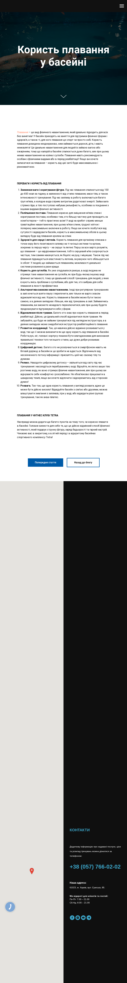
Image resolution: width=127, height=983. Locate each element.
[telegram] (89, 917)
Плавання (22, 132)
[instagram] (77, 917)
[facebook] (72, 917)
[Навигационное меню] (122, 6)
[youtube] (83, 917)
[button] (31, 871)
